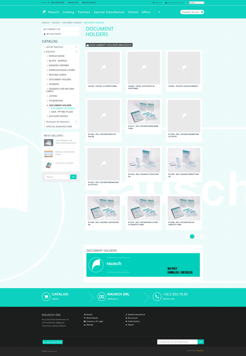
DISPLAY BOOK (57, 56)
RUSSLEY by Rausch (57, 122)
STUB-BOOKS (56, 100)
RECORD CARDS (57, 75)
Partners (84, 12)
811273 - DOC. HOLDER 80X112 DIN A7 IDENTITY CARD (143, 223)
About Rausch (92, 318)
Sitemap (89, 324)
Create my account (176, 2)
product (186, 12)
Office (146, 12)
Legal (101, 321)
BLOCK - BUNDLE (58, 60)
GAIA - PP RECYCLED (62, 112)
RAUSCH (56, 23)
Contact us (73, 2)
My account (53, 34)
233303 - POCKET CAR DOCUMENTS (183, 86)
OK (73, 177)
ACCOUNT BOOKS (58, 116)
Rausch (44, 2)
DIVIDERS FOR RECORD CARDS (60, 90)
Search (131, 324)
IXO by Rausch (54, 47)
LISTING (53, 96)
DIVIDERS (54, 84)
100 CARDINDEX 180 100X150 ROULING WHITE (65, 141)
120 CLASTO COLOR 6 (64, 163)
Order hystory (134, 321)
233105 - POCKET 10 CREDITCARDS (102, 86)
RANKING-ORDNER (59, 65)
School (133, 12)
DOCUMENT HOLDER (72, 23)
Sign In (158, 2)
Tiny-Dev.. (200, 350)
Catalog (68, 12)
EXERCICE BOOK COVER (62, 70)
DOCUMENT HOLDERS (63, 108)
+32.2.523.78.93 (53, 342)
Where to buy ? (89, 2)
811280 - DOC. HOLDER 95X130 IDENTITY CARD (181, 223)
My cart (195, 12)
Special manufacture (109, 12)
